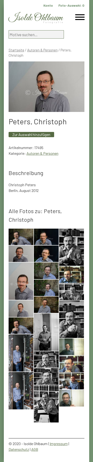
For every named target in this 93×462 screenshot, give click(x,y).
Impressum (59, 443)
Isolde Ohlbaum (35, 18)
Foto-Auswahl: (71, 5)
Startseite (16, 50)
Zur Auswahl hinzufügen (31, 134)
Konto (48, 5)
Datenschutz (19, 449)
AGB (34, 449)
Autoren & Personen (42, 50)
